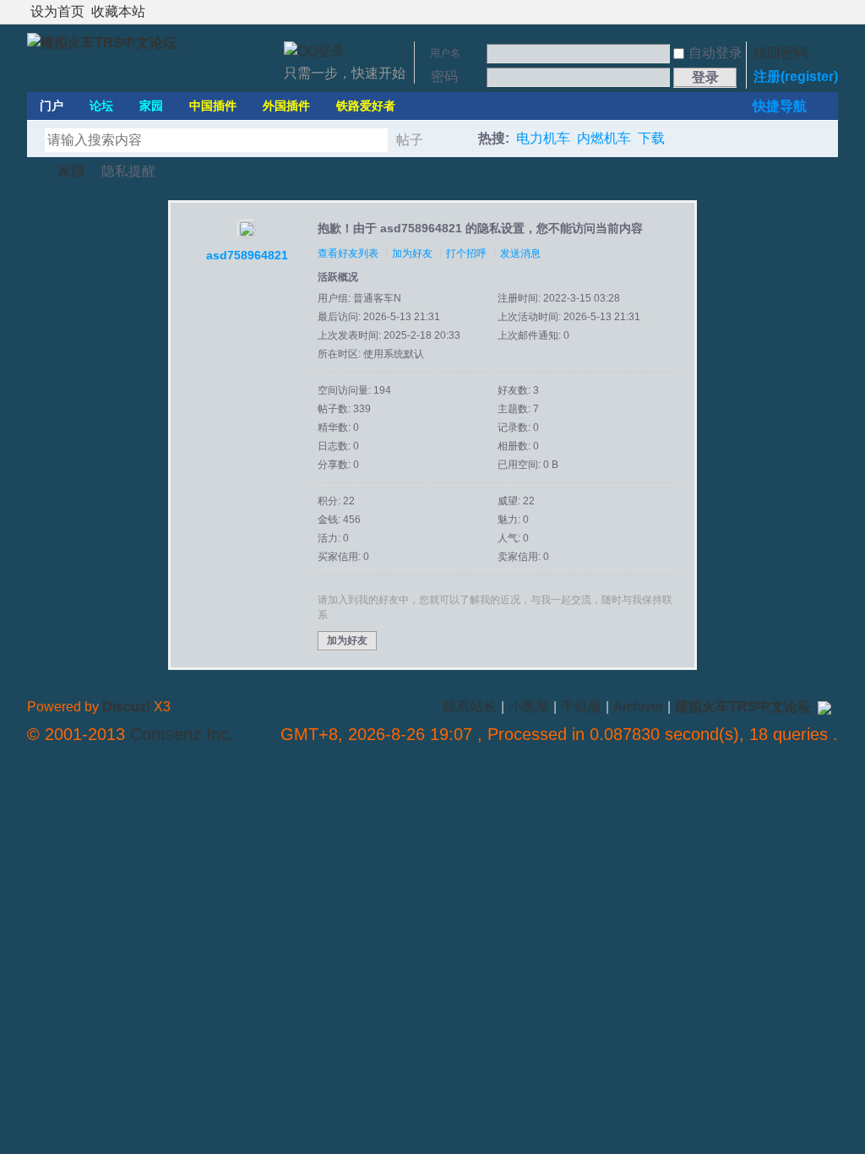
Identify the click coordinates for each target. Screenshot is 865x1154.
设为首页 (57, 11)
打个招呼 (466, 253)
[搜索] (455, 140)
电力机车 (543, 138)
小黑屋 (529, 706)
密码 (444, 76)
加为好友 (412, 253)
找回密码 (780, 53)
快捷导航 (780, 106)
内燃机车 (604, 138)
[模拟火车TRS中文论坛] (102, 42)
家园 (151, 105)
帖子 (409, 140)
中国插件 (213, 105)
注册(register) (795, 76)
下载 (651, 138)
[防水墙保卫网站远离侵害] (824, 706)
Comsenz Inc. (182, 734)
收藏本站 (118, 11)
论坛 (101, 105)
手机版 (581, 706)
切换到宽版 (828, 11)
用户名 (445, 53)
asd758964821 (247, 255)
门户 (51, 105)
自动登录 (715, 53)
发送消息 (520, 253)
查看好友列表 (348, 253)
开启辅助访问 (814, 11)
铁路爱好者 (365, 105)
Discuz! (126, 706)
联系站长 (470, 706)
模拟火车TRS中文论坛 (34, 171)
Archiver (638, 706)
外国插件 (286, 105)
